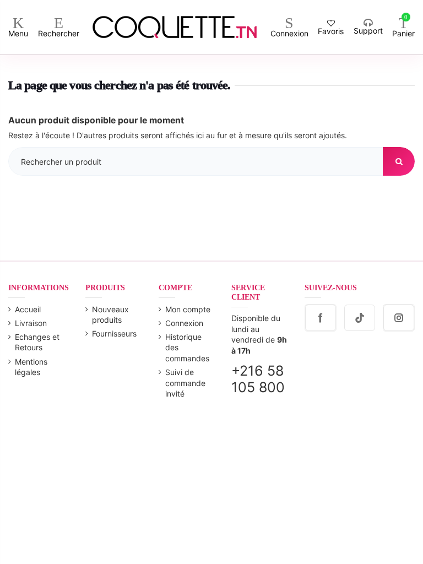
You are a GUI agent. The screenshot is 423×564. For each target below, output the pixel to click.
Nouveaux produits (110, 315)
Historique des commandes (187, 347)
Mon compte (187, 309)
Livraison (31, 323)
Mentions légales (31, 367)
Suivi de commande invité (185, 382)
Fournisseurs (114, 333)
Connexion (184, 323)
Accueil (28, 309)
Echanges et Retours (37, 342)
